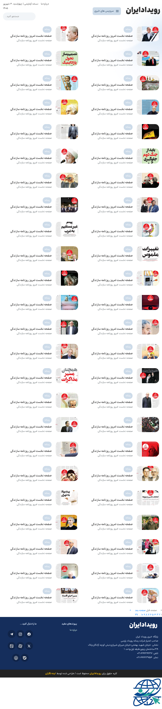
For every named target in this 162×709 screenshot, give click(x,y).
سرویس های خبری (104, 11)
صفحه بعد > (137, 610)
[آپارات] (20, 646)
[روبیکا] (16, 658)
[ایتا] (12, 646)
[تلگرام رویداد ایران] (12, 634)
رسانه (128, 29)
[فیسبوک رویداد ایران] (29, 634)
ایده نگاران (50, 673)
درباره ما (45, 4)
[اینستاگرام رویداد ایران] (20, 634)
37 (136, 615)
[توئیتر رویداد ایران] (29, 646)
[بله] (25, 658)
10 (142, 615)
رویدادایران (95, 673)
